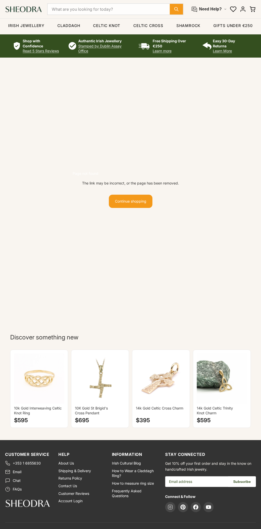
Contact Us (67, 486)
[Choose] (56, 395)
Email (17, 472)
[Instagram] (170, 507)
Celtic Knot (106, 25)
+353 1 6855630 (27, 463)
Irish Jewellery (26, 25)
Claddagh (68, 25)
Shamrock (188, 25)
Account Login (70, 501)
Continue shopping (130, 201)
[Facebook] (196, 507)
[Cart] (252, 9)
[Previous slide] (19, 378)
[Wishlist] (233, 9)
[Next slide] (58, 378)
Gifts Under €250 (233, 25)
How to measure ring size (133, 483)
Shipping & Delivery (74, 471)
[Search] (176, 9)
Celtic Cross (148, 25)
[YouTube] (208, 507)
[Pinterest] (183, 507)
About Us (66, 463)
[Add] (117, 395)
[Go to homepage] (27, 503)
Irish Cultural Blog (126, 463)
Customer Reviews (73, 493)
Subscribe (242, 482)
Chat (17, 480)
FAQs (17, 489)
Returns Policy (70, 478)
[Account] (243, 9)
